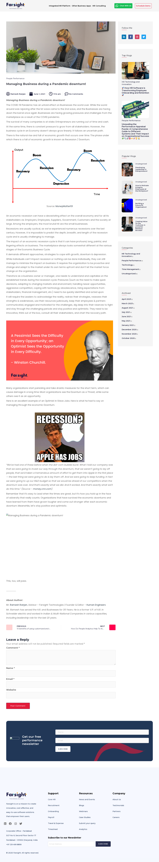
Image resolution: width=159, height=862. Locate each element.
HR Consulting (99, 6)
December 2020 (129, 329)
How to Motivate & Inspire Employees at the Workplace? (142, 188)
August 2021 (127, 308)
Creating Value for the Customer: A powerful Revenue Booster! (141, 226)
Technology (127, 265)
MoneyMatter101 (64, 206)
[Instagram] (137, 37)
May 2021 (126, 321)
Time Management (130, 269)
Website (11, 689)
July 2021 (126, 312)
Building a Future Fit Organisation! (140, 205)
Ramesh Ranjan (18, 604)
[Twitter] (143, 37)
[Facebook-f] (130, 37)
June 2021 (126, 316)
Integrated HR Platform (59, 6)
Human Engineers (96, 604)
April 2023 (126, 299)
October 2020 (128, 338)
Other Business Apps (81, 6)
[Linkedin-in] (124, 37)
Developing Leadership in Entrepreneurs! (141, 169)
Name (10, 668)
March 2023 (127, 303)
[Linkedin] (5, 823)
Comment (13, 647)
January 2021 (128, 325)
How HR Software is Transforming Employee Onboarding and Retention (135, 90)
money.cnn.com (42, 488)
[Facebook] (10, 823)
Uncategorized (141, 164)
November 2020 (129, 334)
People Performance (15, 78)
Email (10, 679)
